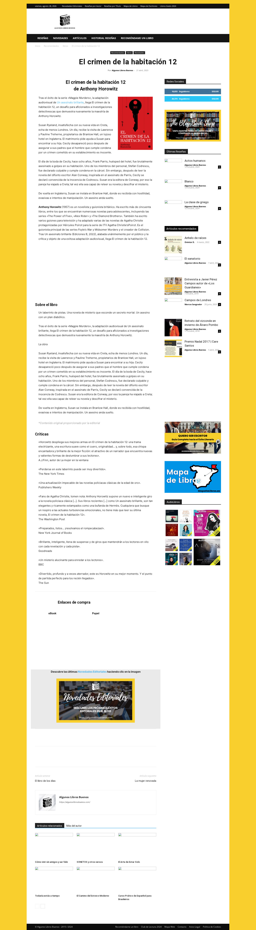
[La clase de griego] (173, 209)
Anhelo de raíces (195, 238)
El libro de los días (45, 780)
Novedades (60, 38)
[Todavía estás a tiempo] (54, 880)
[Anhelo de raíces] (173, 244)
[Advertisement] (95, 271)
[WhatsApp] (62, 759)
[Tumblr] (86, 759)
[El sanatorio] (173, 265)
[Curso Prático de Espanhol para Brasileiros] (137, 880)
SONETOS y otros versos (90, 862)
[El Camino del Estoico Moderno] (96, 880)
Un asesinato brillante (70, 102)
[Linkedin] (70, 759)
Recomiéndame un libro (137, 38)
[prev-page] (37, 906)
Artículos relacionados (49, 825)
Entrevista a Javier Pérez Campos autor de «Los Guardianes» (201, 283)
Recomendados (51, 45)
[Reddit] (87, 809)
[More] (94, 759)
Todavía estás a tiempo (47, 895)
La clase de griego (197, 202)
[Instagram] (212, 6)
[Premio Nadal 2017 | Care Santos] (173, 348)
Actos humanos (195, 160)
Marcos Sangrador (193, 304)
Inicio (37, 45)
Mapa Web (169, 926)
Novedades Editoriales (72, 6)
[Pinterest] (54, 759)
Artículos (80, 38)
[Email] (78, 759)
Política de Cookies (212, 926)
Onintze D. (190, 242)
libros (65, 45)
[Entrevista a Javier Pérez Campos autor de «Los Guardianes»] (173, 286)
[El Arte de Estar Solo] (137, 846)
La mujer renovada (145, 780)
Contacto (182, 926)
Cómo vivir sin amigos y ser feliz (51, 862)
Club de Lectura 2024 (151, 926)
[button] (217, 38)
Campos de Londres (198, 300)
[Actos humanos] (173, 167)
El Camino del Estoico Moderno (93, 895)
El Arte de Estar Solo (129, 862)
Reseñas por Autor (93, 6)
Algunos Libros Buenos (122, 70)
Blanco (189, 181)
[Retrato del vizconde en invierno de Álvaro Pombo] (173, 327)
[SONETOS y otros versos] (96, 846)
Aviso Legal (194, 926)
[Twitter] (218, 6)
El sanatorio (192, 258)
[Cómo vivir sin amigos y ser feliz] (54, 846)
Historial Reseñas (103, 38)
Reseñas (42, 38)
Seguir (215, 91)
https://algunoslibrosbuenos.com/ (74, 802)
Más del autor (74, 825)
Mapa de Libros (131, 6)
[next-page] (43, 906)
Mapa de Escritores (148, 6)
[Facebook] (38, 759)
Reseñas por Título (112, 6)
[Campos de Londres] (173, 307)
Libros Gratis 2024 (168, 6)
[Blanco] (173, 188)
